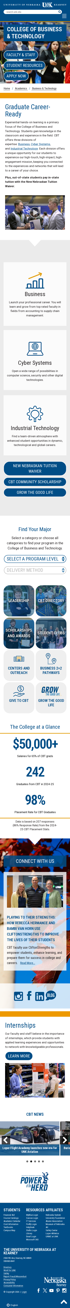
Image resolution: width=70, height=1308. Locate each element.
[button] (64, 17)
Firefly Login (31, 1224)
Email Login (31, 1236)
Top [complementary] (63, 1301)
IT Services (31, 1221)
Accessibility (9, 1282)
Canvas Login (32, 1218)
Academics (21, 88)
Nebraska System (53, 1215)
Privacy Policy (10, 1279)
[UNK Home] (35, 6)
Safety (6, 1273)
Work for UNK (10, 1270)
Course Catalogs (11, 1218)
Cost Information (11, 1224)
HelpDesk (30, 1227)
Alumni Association (54, 1221)
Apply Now (16, 76)
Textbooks (8, 1227)
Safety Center (51, 1230)
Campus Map (9, 1230)
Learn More (19, 1056)
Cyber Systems (40, 144)
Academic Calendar (12, 1221)
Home (7, 88)
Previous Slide (6, 1140)
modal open (35, 212)
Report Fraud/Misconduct (15, 1276)
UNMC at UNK (52, 1236)
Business (24, 144)
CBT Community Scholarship (34, 481)
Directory (7, 1267)
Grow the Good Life (35, 492)
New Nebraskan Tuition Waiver (35, 468)
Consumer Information (13, 1285)
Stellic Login (31, 1230)
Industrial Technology (24, 148)
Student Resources (24, 65)
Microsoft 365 (32, 1239)
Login (24, 1292)
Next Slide (64, 1140)
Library (29, 1233)
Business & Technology (44, 88)
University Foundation (55, 1218)
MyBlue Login (32, 1215)
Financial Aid (9, 1215)
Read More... (27, 963)
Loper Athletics (52, 1233)
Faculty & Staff (20, 54)
